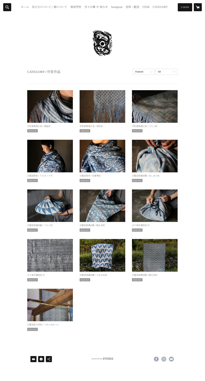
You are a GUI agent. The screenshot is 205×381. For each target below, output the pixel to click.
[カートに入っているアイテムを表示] (198, 7)
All (159, 72)
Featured (139, 72)
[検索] (7, 7)
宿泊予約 (75, 7)
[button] (185, 7)
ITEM (146, 7)
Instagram (117, 7)
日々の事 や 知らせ (96, 7)
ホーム (25, 7)
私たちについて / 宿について (49, 7)
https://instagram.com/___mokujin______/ (163, 359)
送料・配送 (132, 7)
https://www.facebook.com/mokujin (156, 359)
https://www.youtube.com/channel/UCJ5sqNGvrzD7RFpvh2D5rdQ (171, 359)
